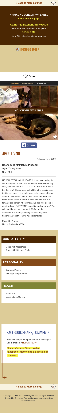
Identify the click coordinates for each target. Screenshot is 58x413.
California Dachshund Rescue (29, 24)
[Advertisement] (29, 61)
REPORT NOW (29, 343)
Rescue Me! (29, 32)
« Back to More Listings (29, 3)
